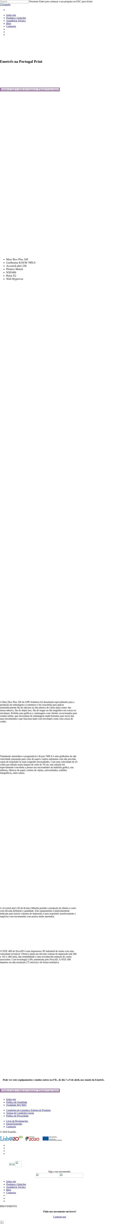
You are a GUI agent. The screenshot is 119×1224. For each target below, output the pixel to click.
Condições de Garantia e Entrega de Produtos (28, 1110)
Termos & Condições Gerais (20, 1113)
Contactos (11, 1126)
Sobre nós (11, 1099)
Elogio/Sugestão (14, 1124)
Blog (8, 1190)
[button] (30, 89)
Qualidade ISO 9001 (16, 1105)
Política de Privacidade (17, 1115)
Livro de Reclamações (17, 1121)
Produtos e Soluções (16, 1184)
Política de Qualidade (16, 1102)
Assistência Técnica (16, 1187)
